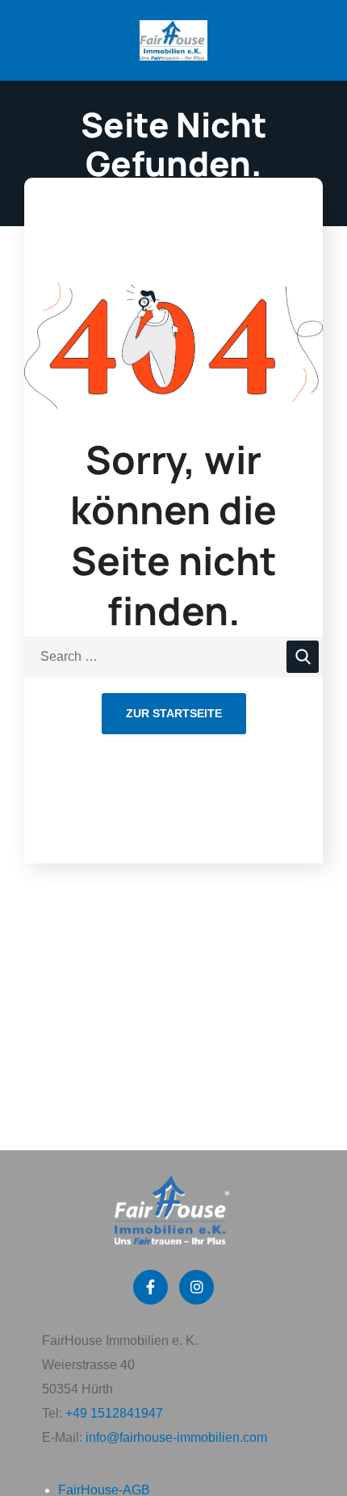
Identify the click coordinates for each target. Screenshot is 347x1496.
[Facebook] (150, 1287)
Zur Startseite (174, 713)
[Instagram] (196, 1287)
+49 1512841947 (114, 1413)
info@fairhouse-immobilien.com (176, 1437)
